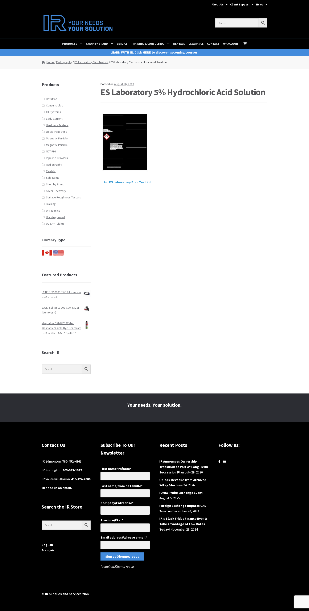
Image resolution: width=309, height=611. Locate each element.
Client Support (240, 4)
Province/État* (111, 520)
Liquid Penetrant (56, 132)
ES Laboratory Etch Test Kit (91, 62)
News (259, 4)
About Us (218, 4)
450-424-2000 (80, 479)
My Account (231, 44)
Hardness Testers (57, 125)
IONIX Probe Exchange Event (181, 492)
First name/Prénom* (115, 469)
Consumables (54, 105)
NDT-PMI (51, 151)
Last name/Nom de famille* (121, 486)
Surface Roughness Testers (63, 197)
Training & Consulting (147, 44)
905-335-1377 (72, 470)
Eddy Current (54, 119)
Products (69, 44)
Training (51, 204)
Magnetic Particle (57, 138)
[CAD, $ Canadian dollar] (47, 254)
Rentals (179, 44)
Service (122, 44)
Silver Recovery (56, 191)
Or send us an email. (57, 488)
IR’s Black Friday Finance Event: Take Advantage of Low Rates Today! (183, 523)
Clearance (196, 44)
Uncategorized (55, 217)
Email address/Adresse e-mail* (123, 537)
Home (50, 62)
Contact (213, 44)
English (47, 545)
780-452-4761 (72, 461)
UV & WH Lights (55, 224)
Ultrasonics (53, 210)
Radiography (64, 62)
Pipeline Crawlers (57, 158)
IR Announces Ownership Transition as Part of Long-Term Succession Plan (183, 466)
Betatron (51, 99)
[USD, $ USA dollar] (58, 254)
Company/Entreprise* (116, 503)
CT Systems (53, 112)
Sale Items (52, 178)
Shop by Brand (97, 44)
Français (48, 550)
